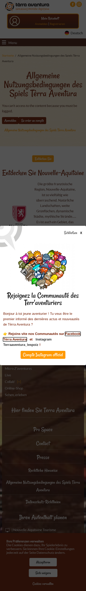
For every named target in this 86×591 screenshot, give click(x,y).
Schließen (73, 233)
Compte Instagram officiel (43, 355)
